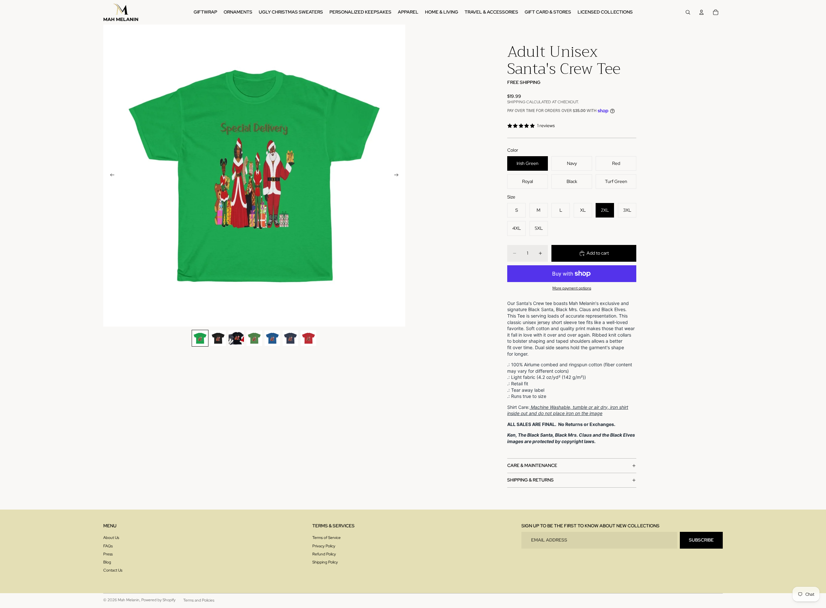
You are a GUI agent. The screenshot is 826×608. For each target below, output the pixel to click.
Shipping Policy (325, 562)
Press (108, 554)
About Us (111, 537)
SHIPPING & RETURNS (530, 480)
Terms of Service (326, 537)
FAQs (108, 546)
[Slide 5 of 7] (272, 338)
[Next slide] (398, 175)
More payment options (571, 288)
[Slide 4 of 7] (254, 338)
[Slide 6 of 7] (290, 338)
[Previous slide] (110, 175)
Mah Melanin (128, 600)
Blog (107, 562)
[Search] (688, 12)
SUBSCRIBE (701, 540)
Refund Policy (324, 554)
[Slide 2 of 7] (218, 338)
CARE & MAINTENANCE (532, 465)
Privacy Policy (323, 546)
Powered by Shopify (158, 600)
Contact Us (112, 570)
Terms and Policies (198, 600)
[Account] (701, 12)
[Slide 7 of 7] (308, 338)
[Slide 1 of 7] (200, 338)
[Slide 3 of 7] (236, 338)
